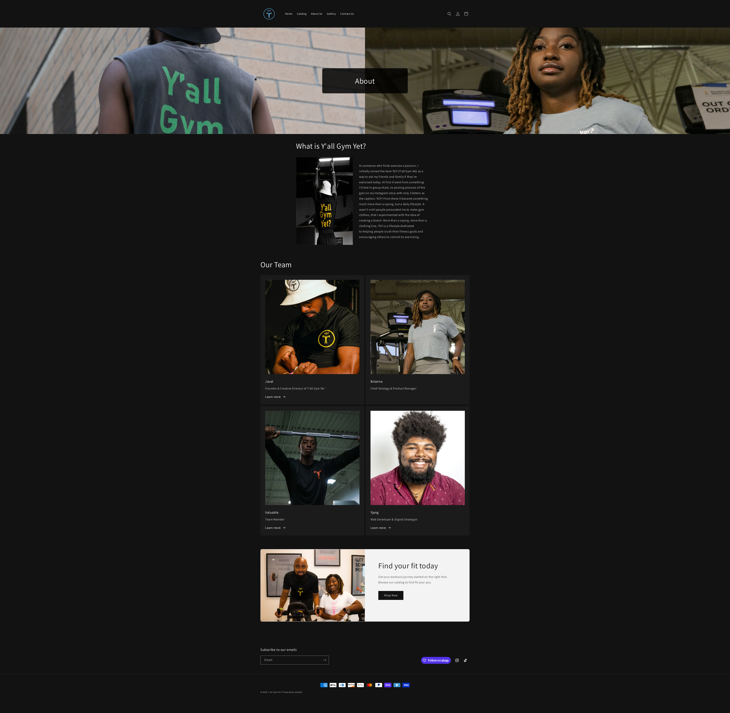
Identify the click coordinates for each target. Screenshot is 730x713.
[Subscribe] (324, 660)
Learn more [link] (273, 528)
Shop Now (391, 595)
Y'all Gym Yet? (275, 692)
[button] (449, 14)
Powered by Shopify (292, 692)
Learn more (273, 397)
